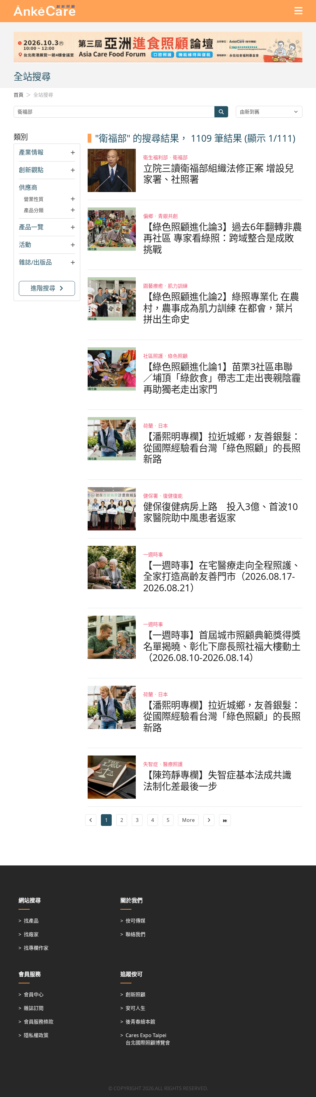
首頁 (18, 94)
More (188, 820)
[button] (47, 152)
